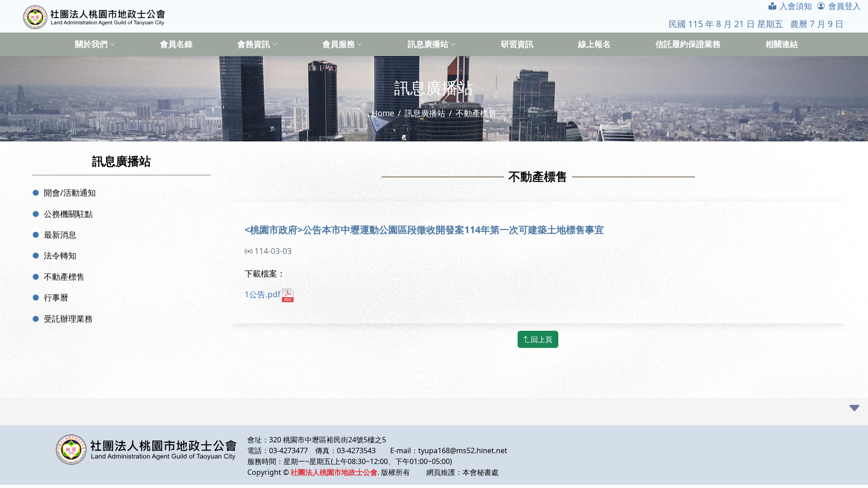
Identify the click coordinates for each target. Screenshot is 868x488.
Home (383, 113)
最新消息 (60, 234)
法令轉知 (60, 255)
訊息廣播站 (425, 113)
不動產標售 (64, 276)
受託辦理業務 (68, 318)
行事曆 (56, 297)
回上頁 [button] (541, 339)
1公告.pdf (262, 294)
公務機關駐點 (68, 213)
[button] (854, 408)
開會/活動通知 (70, 192)
